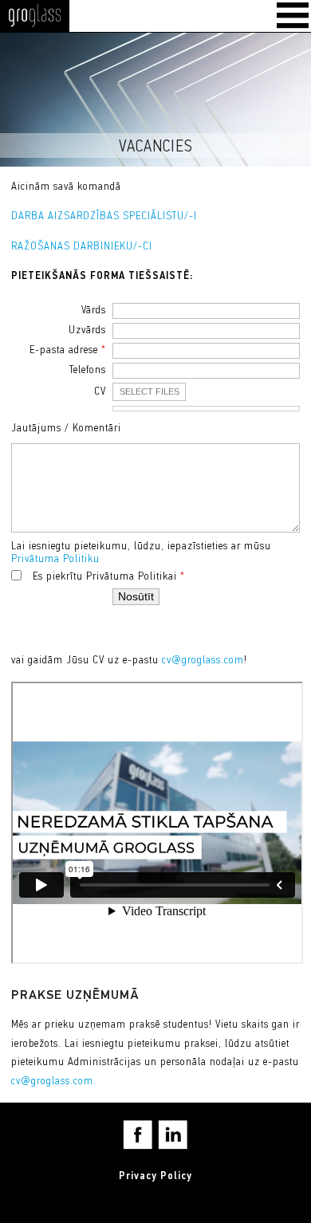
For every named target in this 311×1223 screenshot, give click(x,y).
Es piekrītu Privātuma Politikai (109, 577)
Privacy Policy (155, 1176)
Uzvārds (87, 330)
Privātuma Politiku (55, 559)
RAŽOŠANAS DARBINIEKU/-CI (81, 247)
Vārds (93, 311)
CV (100, 392)
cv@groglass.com (203, 661)
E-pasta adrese (68, 350)
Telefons (87, 370)
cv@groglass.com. (53, 1081)
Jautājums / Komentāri (66, 429)
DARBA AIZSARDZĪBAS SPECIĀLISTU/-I (104, 216)
